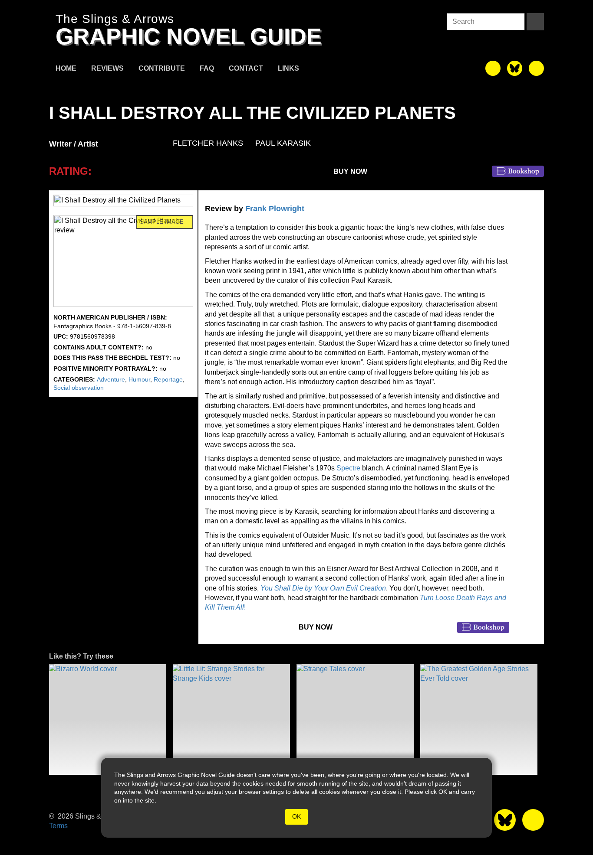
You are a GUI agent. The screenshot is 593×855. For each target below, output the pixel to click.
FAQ (207, 68)
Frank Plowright (274, 208)
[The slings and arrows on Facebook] (493, 68)
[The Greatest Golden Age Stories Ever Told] (478, 719)
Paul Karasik (283, 143)
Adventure (111, 379)
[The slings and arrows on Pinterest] (536, 68)
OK (296, 816)
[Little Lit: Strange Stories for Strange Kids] (231, 719)
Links (288, 68)
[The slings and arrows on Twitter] (514, 68)
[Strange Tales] (355, 719)
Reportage (168, 379)
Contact (246, 68)
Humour (139, 379)
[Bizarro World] (107, 719)
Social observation (78, 387)
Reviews (107, 68)
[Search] (535, 21)
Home (66, 68)
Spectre (348, 468)
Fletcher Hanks (208, 143)
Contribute (161, 68)
